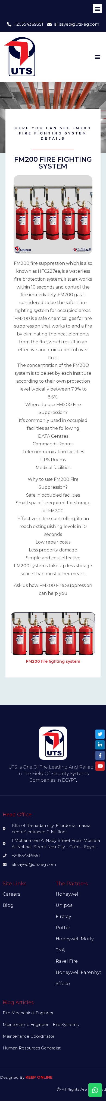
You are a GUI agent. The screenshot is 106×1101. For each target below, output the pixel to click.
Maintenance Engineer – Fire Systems (41, 1024)
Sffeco (63, 983)
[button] (97, 8)
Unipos (64, 905)
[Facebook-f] (100, 755)
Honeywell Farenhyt (78, 972)
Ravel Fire (67, 961)
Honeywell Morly (74, 938)
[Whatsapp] (95, 1090)
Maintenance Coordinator (28, 1036)
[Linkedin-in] (100, 744)
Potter (63, 927)
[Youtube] (100, 766)
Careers (11, 894)
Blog (8, 905)
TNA (60, 950)
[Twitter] (100, 734)
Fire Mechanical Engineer (28, 1012)
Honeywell (68, 894)
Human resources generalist (32, 1048)
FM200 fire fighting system (53, 661)
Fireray (63, 916)
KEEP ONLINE (39, 1077)
